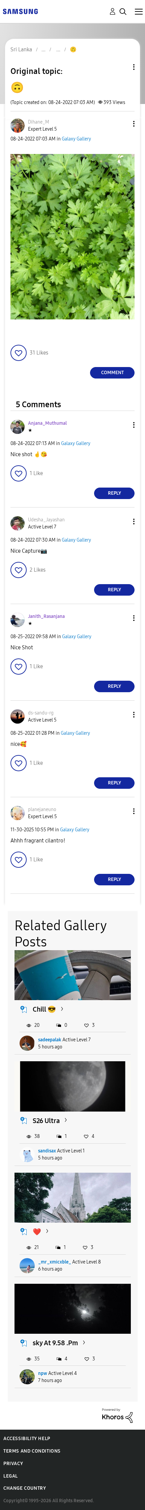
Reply (114, 493)
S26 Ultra (46, 1121)
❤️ (37, 1232)
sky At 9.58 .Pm (55, 1343)
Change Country (24, 1488)
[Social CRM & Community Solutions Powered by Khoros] (117, 1415)
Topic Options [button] (122, 67)
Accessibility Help (26, 1438)
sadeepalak (49, 1040)
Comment (112, 372)
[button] (123, 124)
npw (42, 1373)
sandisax (47, 1151)
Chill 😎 (44, 1009)
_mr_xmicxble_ (54, 1262)
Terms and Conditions (32, 1451)
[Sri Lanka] (20, 11)
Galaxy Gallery (76, 139)
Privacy (13, 1463)
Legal (10, 1476)
